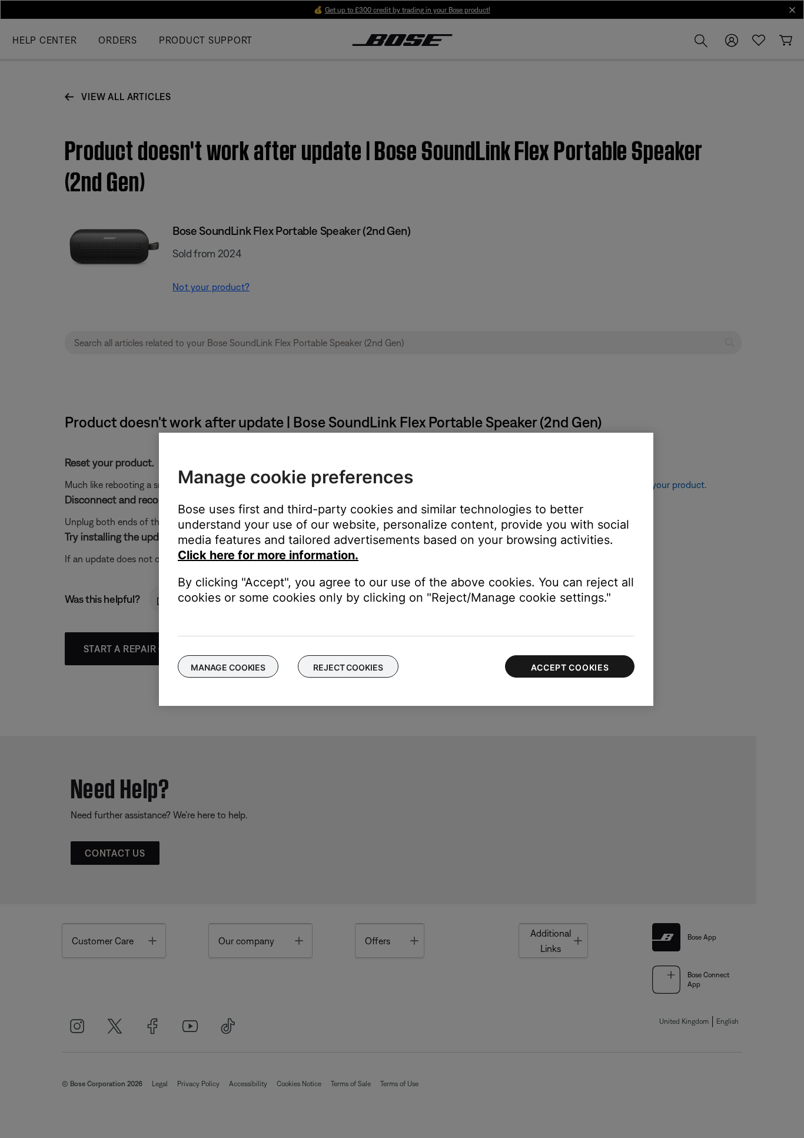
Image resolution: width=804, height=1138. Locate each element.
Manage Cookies (228, 667)
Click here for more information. (268, 555)
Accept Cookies (570, 667)
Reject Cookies (348, 667)
